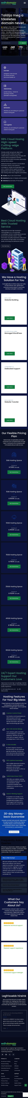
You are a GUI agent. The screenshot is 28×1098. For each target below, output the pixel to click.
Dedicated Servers (5, 1068)
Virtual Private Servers (6, 1066)
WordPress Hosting (5, 1061)
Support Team (17, 1085)
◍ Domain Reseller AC (9, 77)
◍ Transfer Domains (9, 75)
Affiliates (16, 1066)
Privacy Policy (4, 1081)
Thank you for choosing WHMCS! (13, 1013)
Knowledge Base (18, 1078)
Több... (5, 1028)
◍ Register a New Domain (10, 73)
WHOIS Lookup (4, 1085)
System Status (17, 1083)
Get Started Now (7, 186)
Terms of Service (5, 1083)
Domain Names (5, 1070)
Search (23, 43)
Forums (16, 1081)
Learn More (10, 318)
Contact (16, 1076)
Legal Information (5, 1078)
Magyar (10, 1096)
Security (3, 1076)
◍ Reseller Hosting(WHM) (10, 95)
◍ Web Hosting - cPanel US (11, 92)
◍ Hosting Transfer (9, 93)
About (15, 1061)
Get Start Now (5, 246)
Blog (15, 1063)
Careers (16, 1068)
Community (17, 1070)
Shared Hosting (5, 1063)
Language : (3, 1096)
